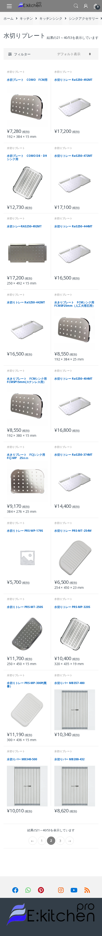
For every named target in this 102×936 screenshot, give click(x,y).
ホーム (9, 18)
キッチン (26, 18)
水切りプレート (16, 71)
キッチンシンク (50, 18)
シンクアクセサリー (83, 18)
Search (76, 6)
